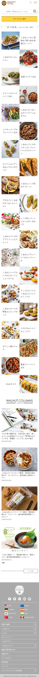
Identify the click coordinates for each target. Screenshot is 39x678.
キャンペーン (7, 637)
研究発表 (5, 662)
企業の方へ (6, 654)
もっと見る (31, 571)
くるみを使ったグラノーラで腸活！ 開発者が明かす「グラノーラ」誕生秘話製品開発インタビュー (18, 514)
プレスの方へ (7, 658)
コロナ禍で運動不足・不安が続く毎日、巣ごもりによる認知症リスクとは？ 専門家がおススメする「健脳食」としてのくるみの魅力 (18, 436)
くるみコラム (7, 641)
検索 (31, 2)
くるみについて (7, 645)
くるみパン (6, 629)
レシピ (4, 633)
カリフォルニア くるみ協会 (12, 670)
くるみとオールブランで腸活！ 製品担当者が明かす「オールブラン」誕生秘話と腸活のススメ (18, 475)
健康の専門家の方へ (9, 650)
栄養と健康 (6, 624)
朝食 (3, 562)
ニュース (5, 666)
